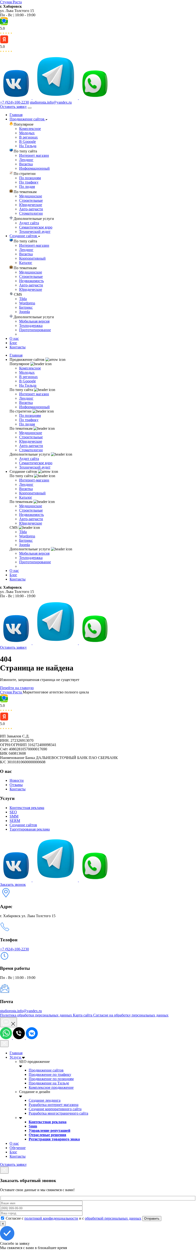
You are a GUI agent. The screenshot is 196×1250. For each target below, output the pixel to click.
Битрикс (26, 307)
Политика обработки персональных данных (36, 1015)
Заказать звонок (13, 884)
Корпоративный (32, 258)
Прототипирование (35, 330)
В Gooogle (27, 142)
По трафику (28, 182)
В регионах (28, 137)
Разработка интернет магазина (53, 1105)
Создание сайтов (24, 236)
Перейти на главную (17, 688)
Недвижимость (31, 281)
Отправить (151, 1218)
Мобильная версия (34, 321)
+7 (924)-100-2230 (14, 102)
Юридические (30, 205)
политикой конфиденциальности (51, 1218)
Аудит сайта (29, 223)
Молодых (27, 133)
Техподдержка (31, 326)
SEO (13, 812)
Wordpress (27, 303)
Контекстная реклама (27, 808)
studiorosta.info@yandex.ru (51, 102)
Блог (13, 343)
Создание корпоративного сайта (55, 1109)
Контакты (18, 347)
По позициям (30, 178)
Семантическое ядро (35, 227)
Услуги (16, 1057)
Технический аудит (34, 231)
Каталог (25, 263)
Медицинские (30, 196)
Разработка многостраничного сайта (58, 1113)
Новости (17, 780)
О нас (14, 338)
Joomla (24, 312)
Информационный (34, 168)
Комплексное (30, 129)
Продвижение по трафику (50, 1074)
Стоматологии (31, 213)
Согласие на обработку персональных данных (131, 1015)
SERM (15, 821)
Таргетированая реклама (30, 829)
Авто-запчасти (31, 209)
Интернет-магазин (34, 245)
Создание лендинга (44, 1100)
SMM (14, 816)
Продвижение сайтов (27, 119)
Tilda (23, 299)
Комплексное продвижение (51, 1087)
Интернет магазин (34, 155)
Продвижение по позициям (51, 1079)
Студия (11, 2)
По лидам (27, 186)
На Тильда (27, 146)
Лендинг (26, 160)
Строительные (31, 200)
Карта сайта (83, 1015)
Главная (16, 115)
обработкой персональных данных (113, 1218)
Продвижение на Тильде (49, 1083)
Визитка (26, 164)
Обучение (18, 1148)
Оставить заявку (13, 107)
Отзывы (16, 785)
